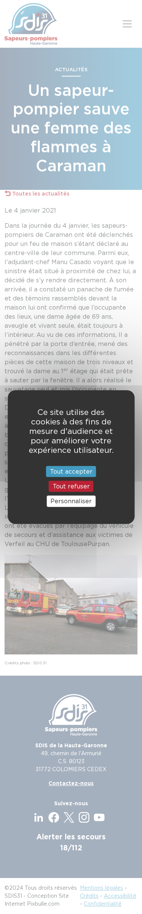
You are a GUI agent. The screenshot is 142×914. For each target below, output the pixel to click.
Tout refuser (71, 486)
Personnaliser (71, 501)
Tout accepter (71, 471)
